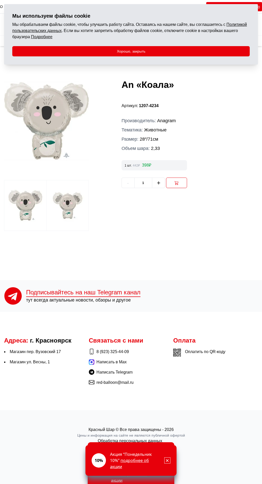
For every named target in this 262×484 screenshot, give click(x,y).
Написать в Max (111, 362)
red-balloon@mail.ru (115, 382)
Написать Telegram (114, 372)
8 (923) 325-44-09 (112, 351)
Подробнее (41, 37)
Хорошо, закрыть (131, 51)
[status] (131, 460)
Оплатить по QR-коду (205, 351)
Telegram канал (83, 292)
